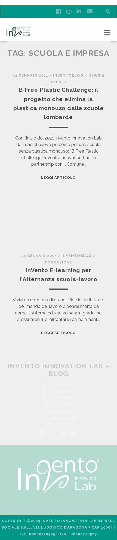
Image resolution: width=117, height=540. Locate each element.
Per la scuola (59, 391)
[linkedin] (78, 11)
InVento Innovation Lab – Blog (58, 369)
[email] (90, 11)
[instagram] (68, 11)
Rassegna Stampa (58, 418)
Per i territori (59, 398)
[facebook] (58, 11)
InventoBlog (68, 75)
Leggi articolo (58, 177)
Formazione (58, 262)
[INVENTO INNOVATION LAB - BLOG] (19, 34)
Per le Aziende (58, 405)
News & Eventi (58, 384)
